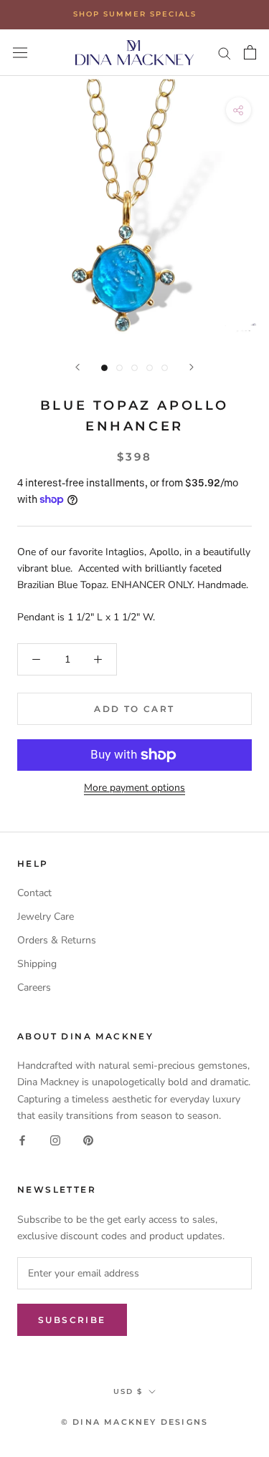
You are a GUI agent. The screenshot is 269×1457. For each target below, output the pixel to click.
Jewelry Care (45, 916)
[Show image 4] (149, 368)
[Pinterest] (88, 1140)
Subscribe (72, 1319)
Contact (34, 893)
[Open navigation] (20, 52)
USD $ (128, 1391)
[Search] (224, 53)
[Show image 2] (119, 368)
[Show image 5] (164, 368)
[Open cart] (250, 52)
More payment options (134, 787)
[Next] (191, 367)
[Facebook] (22, 1140)
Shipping (37, 964)
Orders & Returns (56, 940)
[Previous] (77, 367)
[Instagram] (55, 1140)
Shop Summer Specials (135, 14)
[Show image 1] (104, 368)
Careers (34, 987)
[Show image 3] (134, 368)
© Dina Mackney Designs (134, 1422)
